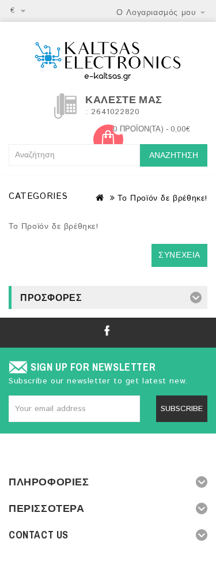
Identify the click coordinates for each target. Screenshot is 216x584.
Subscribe (182, 409)
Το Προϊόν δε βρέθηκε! (162, 198)
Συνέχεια (179, 255)
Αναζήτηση (173, 155)
